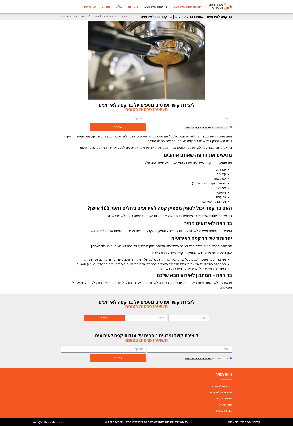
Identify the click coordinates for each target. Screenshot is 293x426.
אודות (106, 6)
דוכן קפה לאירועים (222, 386)
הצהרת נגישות (224, 410)
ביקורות (133, 6)
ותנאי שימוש (191, 127)
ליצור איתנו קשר (113, 283)
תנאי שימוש (225, 404)
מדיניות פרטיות (204, 127)
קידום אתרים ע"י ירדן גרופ (244, 422)
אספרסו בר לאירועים (221, 392)
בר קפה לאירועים (155, 6)
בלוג (119, 6)
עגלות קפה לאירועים (187, 6)
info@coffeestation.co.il (48, 422)
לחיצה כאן (97, 231)
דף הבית (123, 16)
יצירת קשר (89, 6)
